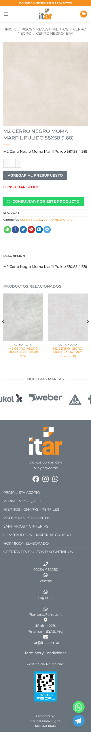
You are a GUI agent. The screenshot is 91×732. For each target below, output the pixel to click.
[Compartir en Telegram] (47, 229)
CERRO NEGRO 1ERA (54, 33)
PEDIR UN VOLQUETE (22, 501)
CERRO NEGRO (31, 219)
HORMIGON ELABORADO (26, 543)
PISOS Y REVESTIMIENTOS (44, 29)
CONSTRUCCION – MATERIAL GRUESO (37, 535)
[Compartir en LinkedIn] (39, 229)
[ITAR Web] (45, 441)
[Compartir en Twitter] (23, 229)
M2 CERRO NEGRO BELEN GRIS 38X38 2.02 (23, 352)
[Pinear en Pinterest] (31, 229)
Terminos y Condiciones (45, 653)
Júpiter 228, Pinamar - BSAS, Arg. (45, 629)
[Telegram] (79, 721)
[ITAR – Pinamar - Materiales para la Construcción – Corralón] (46, 14)
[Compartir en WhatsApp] (7, 229)
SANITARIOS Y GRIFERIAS (25, 526)
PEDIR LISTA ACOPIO (21, 492)
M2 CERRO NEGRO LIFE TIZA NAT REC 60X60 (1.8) (67, 352)
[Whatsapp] (79, 707)
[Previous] (3, 330)
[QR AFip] (45, 686)
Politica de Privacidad (45, 664)
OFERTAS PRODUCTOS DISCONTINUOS (38, 552)
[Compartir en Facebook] (15, 229)
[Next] (87, 330)
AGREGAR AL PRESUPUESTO (35, 175)
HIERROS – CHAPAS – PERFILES (31, 509)
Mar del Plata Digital (45, 721)
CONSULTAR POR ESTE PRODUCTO (45, 201)
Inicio (10, 29)
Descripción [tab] (14, 256)
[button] (6, 14)
